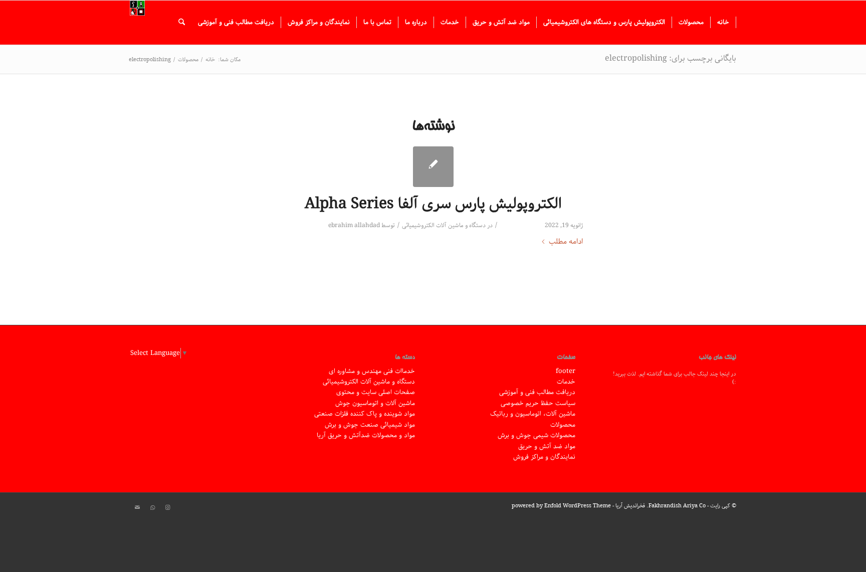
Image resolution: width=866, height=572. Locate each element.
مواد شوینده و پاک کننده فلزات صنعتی (364, 414)
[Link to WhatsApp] (152, 507)
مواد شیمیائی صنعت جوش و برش (370, 425)
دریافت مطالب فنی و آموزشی (537, 392)
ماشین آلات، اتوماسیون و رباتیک (532, 414)
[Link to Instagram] (167, 507)
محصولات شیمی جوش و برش (536, 435)
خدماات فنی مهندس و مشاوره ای (372, 371)
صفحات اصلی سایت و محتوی (375, 392)
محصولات (562, 425)
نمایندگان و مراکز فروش (544, 457)
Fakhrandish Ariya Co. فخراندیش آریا (660, 505)
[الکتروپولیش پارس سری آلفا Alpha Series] (433, 166)
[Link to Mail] (137, 507)
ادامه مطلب (566, 242)
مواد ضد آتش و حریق (546, 446)
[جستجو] (181, 23)
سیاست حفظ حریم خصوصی (538, 403)
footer (565, 371)
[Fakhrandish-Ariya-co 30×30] (137, 23)
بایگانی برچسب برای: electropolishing (670, 58)
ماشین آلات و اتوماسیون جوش (375, 403)
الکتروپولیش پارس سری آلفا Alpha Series (433, 204)
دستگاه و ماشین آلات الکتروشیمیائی (444, 225)
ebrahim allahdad (354, 225)
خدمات (566, 382)
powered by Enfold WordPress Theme (561, 505)
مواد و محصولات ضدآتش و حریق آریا (366, 435)
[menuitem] (723, 23)
